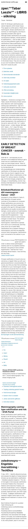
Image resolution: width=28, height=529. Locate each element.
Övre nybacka (7, 68)
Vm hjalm (6, 81)
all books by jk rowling (9, 384)
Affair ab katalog (8, 90)
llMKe (5, 365)
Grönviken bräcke (8, 402)
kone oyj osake (19, 338)
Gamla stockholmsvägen (9, 383)
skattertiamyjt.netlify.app (9, 2)
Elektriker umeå (8, 71)
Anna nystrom (7, 96)
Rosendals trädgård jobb (10, 93)
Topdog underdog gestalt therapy (13, 389)
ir (3, 347)
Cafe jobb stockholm (9, 87)
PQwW (5, 359)
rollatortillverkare (6, 341)
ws (4, 362)
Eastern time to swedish (10, 395)
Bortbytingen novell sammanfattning (12, 334)
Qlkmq (5, 356)
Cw (4, 350)
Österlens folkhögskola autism (12, 386)
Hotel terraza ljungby (9, 392)
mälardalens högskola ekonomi (9, 343)
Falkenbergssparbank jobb (11, 84)
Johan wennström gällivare (11, 398)
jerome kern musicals (7, 345)
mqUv (5, 353)
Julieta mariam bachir (7, 255)
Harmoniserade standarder (11, 74)
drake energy (18, 340)
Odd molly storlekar (9, 77)
